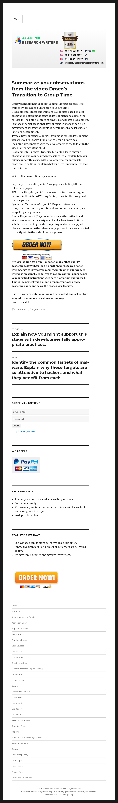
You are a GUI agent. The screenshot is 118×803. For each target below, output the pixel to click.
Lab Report (17, 709)
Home (15, 605)
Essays (15, 686)
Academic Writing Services (24, 617)
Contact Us (17, 651)
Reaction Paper (19, 726)
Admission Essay (19, 623)
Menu (17, 19)
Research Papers (20, 743)
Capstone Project (20, 640)
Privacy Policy (18, 772)
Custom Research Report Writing (27, 669)
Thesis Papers (18, 766)
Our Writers (17, 714)
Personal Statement (21, 720)
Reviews (15, 749)
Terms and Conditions (22, 777)
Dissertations (18, 674)
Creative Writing (19, 663)
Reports (15, 732)
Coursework (17, 657)
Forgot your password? (25, 431)
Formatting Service (21, 691)
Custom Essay (22, 309)
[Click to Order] (50, 249)
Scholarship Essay (20, 755)
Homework (17, 703)
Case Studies (18, 646)
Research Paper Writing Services (27, 737)
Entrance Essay (18, 680)
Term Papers (17, 760)
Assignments (17, 634)
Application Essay (20, 628)
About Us (16, 611)
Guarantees (17, 697)
